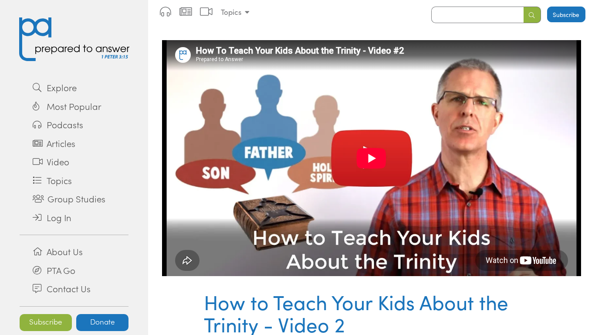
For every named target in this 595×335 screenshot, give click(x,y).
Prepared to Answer (74, 39)
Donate (102, 321)
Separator (74, 234)
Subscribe (45, 321)
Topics (231, 12)
